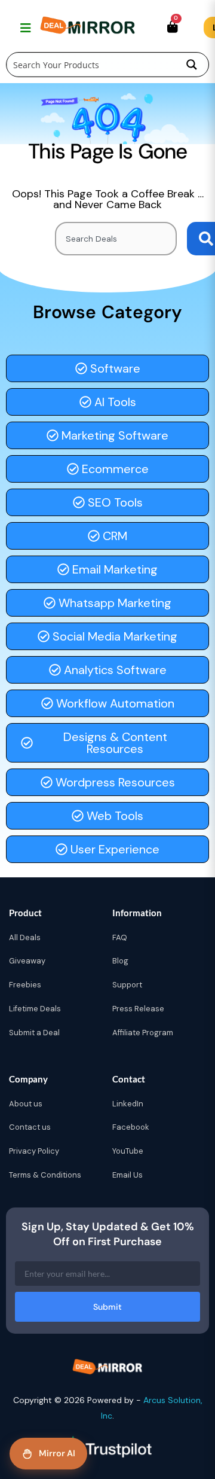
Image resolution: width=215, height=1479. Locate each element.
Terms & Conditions (45, 1175)
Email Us (127, 1175)
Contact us (30, 1127)
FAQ (119, 937)
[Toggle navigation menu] (24, 27)
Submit (107, 1306)
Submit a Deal (34, 1032)
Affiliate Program (142, 1032)
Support (127, 985)
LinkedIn (127, 1104)
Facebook (130, 1127)
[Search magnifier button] (191, 65)
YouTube (127, 1151)
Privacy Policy (34, 1151)
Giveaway (27, 961)
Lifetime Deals (35, 1009)
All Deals (25, 937)
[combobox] (116, 238)
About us (25, 1104)
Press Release (138, 1009)
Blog (120, 961)
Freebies (25, 985)
